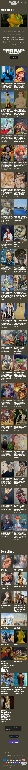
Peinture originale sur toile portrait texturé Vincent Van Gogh (6, 268)
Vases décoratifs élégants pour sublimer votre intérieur (20, 690)
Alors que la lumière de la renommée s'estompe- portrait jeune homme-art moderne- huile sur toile (20, 269)
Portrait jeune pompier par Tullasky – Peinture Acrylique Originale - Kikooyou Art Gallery (19, 85)
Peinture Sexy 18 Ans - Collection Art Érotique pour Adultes (20, 608)
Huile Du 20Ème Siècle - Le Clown (20, 243)
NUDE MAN (4, 570)
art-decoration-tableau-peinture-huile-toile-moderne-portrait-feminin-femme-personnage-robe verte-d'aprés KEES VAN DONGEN (7, 296)
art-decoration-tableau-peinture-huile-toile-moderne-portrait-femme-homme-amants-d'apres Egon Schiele (20, 508)
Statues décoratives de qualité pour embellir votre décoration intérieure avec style (6, 716)
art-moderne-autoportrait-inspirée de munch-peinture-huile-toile (7, 533)
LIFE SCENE (4, 628)
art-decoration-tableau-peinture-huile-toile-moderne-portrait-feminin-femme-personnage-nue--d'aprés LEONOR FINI (20, 534)
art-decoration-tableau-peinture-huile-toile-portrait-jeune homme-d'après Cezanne (19, 349)
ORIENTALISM (5, 645)
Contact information (17, 767)
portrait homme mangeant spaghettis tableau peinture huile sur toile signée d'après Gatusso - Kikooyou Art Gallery (20, 138)
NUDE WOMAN (18, 570)
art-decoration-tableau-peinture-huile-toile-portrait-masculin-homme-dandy (6, 428)
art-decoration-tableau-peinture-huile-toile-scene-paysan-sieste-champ (6, 403)
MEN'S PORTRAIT (19, 587)
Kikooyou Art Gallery (8, 765)
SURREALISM (18, 662)
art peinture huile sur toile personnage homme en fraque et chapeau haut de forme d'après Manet (20, 294)
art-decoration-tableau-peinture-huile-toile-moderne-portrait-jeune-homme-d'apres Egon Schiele (20, 481)
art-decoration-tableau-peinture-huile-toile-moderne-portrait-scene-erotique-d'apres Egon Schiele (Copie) (20, 454)
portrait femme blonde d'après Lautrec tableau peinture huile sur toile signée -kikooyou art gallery (7, 219)
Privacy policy (22, 765)
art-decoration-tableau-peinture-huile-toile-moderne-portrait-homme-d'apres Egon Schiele (7, 507)
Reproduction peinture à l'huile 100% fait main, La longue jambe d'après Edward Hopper (20, 218)
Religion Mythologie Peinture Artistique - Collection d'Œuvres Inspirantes (7, 666)
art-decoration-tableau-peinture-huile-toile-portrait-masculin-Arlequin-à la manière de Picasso (7, 323)
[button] (2, 2)
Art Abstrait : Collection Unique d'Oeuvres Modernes (7, 690)
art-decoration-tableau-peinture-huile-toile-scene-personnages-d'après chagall (6, 349)
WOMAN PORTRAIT (6, 606)
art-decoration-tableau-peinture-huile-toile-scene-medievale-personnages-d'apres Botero (6, 454)
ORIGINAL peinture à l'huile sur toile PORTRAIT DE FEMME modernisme (20, 428)
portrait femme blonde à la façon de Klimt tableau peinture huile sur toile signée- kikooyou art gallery (7, 192)
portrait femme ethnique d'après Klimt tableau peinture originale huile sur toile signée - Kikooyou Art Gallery (7, 165)
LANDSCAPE (17, 628)
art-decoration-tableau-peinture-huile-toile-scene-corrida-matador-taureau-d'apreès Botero (20, 375)
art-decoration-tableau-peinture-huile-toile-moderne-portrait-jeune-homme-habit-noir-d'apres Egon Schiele (7, 481)
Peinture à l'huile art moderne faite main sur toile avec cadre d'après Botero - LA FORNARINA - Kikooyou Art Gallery (20, 112)
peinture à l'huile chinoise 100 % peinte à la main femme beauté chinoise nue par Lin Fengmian (20, 322)
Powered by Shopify (16, 765)
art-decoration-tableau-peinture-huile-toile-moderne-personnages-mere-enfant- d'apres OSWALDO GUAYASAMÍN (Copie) (6, 376)
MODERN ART (18, 645)
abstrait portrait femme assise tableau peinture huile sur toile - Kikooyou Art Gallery (7, 138)
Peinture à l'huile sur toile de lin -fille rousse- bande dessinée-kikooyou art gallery (20, 164)
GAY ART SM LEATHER (5, 588)
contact (14, 57)
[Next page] (22, 544)
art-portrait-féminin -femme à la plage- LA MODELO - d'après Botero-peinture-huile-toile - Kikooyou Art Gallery (7, 112)
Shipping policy (10, 767)
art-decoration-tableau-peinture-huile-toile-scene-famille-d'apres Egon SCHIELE (19, 403)
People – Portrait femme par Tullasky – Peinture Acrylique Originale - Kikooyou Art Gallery (7, 85)
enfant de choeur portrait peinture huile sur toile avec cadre (7, 244)
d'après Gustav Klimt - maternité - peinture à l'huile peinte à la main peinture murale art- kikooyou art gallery (19, 192)
